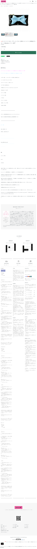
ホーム (2, 524)
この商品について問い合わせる (5, 61)
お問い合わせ (26, 527)
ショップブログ (15, 524)
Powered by (13, 539)
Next (29, 20)
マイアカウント (26, 524)
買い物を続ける (3, 63)
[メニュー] (35, 1)
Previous (8, 20)
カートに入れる (19, 52)
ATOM (15, 527)
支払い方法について (4, 529)
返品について (3, 59)
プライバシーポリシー (4, 532)
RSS (13, 527)
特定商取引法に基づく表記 (4, 60)
